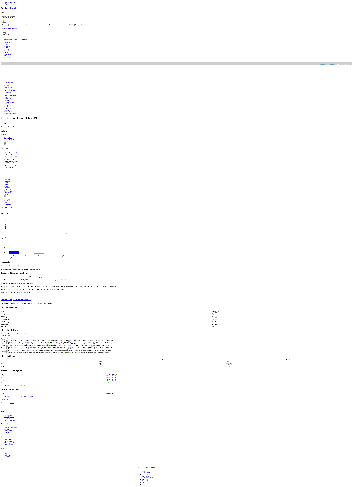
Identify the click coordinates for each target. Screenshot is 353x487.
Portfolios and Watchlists (11, 415)
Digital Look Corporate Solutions (35, 280)
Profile (6, 194)
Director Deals (8, 189)
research (12, 403)
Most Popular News (10, 443)
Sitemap (144, 482)
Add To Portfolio (9, 139)
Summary (7, 179)
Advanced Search (6, 39)
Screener (6, 432)
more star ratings (5, 335)
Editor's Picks (8, 441)
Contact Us (145, 481)
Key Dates (7, 204)
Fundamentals (8, 202)
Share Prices (8, 181)
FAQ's (6, 453)
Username (5, 25)
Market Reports (8, 444)
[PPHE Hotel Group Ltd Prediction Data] (5, 196)
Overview (7, 199)
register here (80, 25)
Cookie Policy (146, 472)
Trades (6, 184)
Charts (6, 183)
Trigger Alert (8, 138)
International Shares (10, 420)
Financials (7, 187)
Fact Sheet (7, 141)
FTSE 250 (4, 135)
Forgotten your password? (9, 28)
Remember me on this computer (58, 25)
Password (28, 25)
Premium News (8, 430)
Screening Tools (9, 417)
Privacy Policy (146, 474)
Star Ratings (7, 192)
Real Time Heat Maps (10, 427)
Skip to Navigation (9, 2)
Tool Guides (8, 455)
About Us (145, 479)
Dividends (7, 201)
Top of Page (4, 399)
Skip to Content (9, 4)
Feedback (24, 39)
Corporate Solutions (147, 477)
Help (5, 452)
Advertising (145, 476)
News (6, 186)
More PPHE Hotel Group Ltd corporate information (19, 396)
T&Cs (143, 471)
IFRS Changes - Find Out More (16, 299)
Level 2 (6, 429)
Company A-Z (16, 39)
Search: (3, 32)
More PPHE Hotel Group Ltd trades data (16, 385)
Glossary (7, 456)
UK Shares (7, 418)
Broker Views (8, 191)
